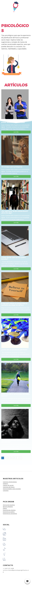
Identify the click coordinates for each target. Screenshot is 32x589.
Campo (5, 485)
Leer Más (16, 132)
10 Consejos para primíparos (11, 167)
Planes (5, 508)
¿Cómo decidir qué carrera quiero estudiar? (13, 258)
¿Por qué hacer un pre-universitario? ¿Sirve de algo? (14, 212)
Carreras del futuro (9, 487)
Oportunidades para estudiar (12, 489)
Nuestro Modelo (8, 506)
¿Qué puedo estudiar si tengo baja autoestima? (14, 441)
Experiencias (7, 510)
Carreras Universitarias (10, 482)
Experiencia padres (9, 512)
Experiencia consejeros (10, 513)
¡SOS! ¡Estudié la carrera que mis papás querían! (15, 395)
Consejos (6, 490)
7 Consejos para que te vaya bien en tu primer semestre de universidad (15, 121)
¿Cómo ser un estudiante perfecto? (14, 350)
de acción (11, 485)
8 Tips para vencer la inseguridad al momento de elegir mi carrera (14, 304)
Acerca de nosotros (9, 505)
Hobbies (5, 483)
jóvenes (13, 510)
